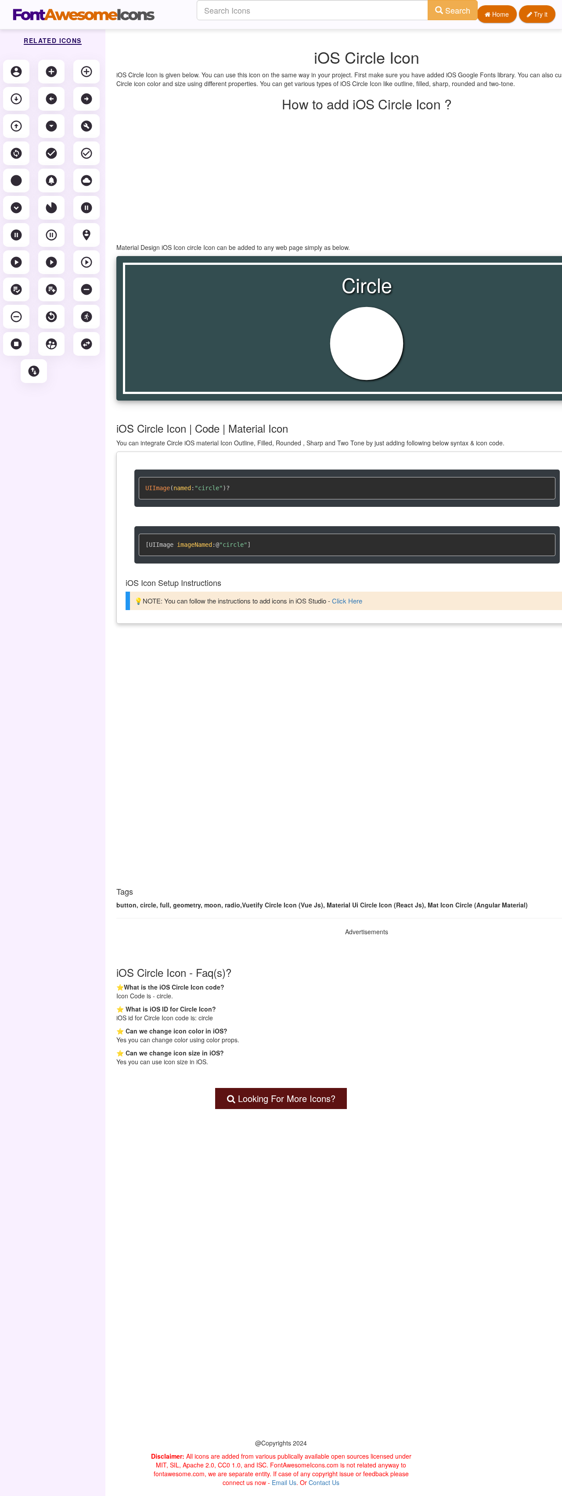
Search (456, 10)
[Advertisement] (281, 1291)
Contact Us (324, 1482)
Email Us (284, 1482)
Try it (540, 14)
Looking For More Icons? (285, 1098)
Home (499, 14)
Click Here (347, 600)
